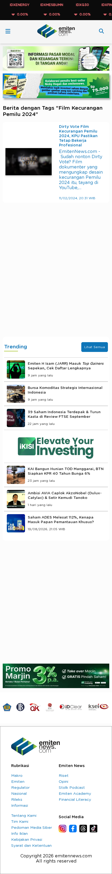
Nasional (19, 794)
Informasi (19, 806)
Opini (63, 782)
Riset (64, 776)
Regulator (20, 788)
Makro (17, 776)
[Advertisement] (56, 275)
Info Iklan (19, 834)
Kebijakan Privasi (26, 840)
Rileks (16, 800)
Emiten (17, 782)
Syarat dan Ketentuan (31, 846)
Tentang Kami (23, 816)
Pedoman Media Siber (31, 828)
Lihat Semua (94, 347)
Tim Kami (19, 822)
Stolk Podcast (72, 788)
